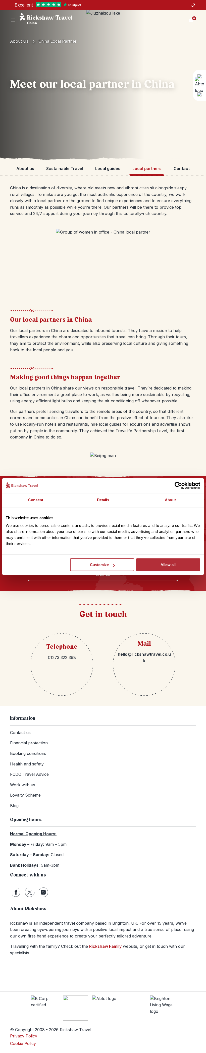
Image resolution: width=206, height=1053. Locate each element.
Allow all (168, 565)
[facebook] (16, 892)
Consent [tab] (35, 500)
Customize (99, 565)
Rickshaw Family (105, 946)
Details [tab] (103, 500)
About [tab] (170, 500)
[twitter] (29, 892)
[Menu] (13, 20)
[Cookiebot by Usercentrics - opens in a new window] (178, 485)
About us (19, 41)
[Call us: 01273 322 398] (193, 5)
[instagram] (43, 892)
